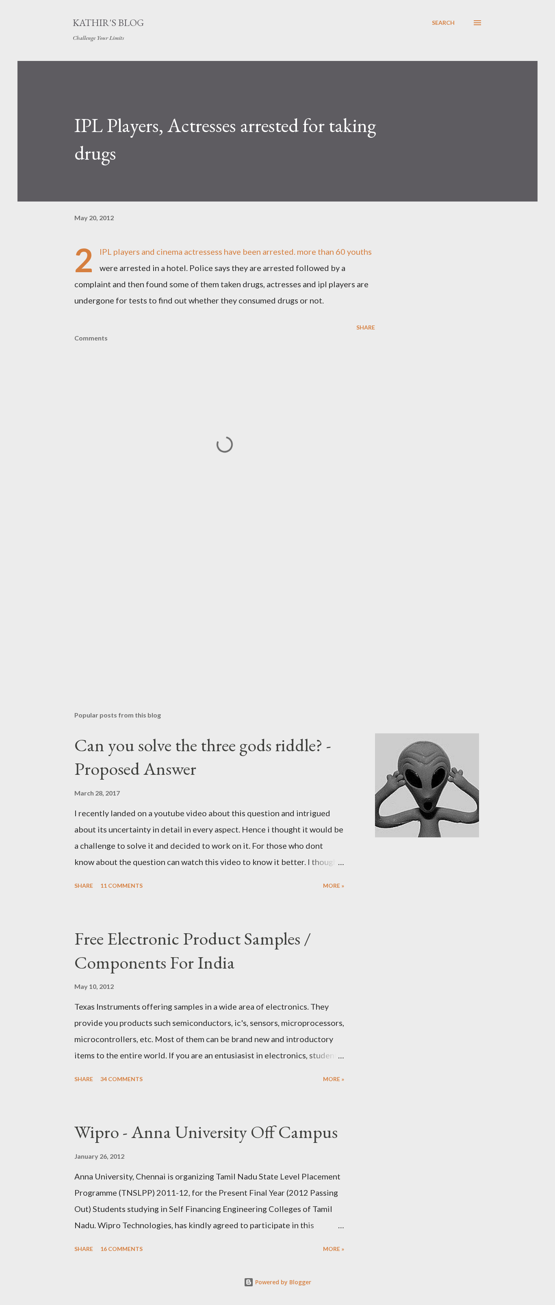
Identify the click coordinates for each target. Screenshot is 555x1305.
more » (333, 885)
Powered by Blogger (282, 1282)
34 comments (121, 1078)
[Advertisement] (211, 610)
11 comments (121, 885)
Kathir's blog (108, 22)
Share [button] (365, 327)
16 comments (121, 1248)
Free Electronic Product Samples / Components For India (192, 950)
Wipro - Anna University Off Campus (206, 1131)
